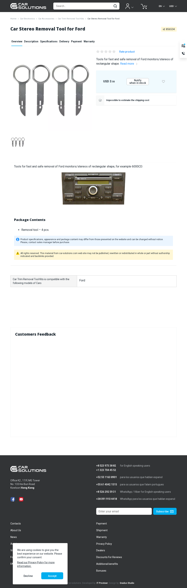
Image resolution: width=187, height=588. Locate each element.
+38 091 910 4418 (106, 499)
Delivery (64, 41)
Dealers (100, 550)
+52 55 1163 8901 (106, 477)
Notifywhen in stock (137, 81)
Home (13, 19)
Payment (76, 41)
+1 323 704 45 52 (106, 470)
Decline (28, 575)
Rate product (127, 51)
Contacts (15, 523)
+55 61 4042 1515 (106, 484)
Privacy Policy (104, 543)
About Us (15, 530)
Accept (52, 575)
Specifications (49, 41)
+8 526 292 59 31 (106, 491)
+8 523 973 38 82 (106, 465)
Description (31, 41)
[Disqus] (93, 386)
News (13, 537)
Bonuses (101, 570)
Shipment (102, 530)
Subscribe (162, 511)
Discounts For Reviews (109, 557)
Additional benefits (107, 563)
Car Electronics (27, 19)
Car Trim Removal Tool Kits (71, 19)
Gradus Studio (127, 583)
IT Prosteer (102, 583)
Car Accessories (46, 19)
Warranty (89, 41)
